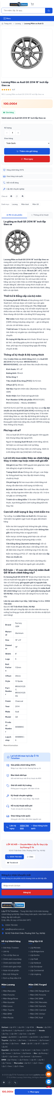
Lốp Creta (36, 1050)
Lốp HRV (31, 1034)
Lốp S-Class (19, 1066)
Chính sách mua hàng (12, 959)
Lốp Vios (12, 1040)
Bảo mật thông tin (10, 974)
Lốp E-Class (38, 1063)
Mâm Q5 (36, 204)
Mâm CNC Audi (36, 1017)
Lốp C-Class (7, 1066)
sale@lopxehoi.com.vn (14, 929)
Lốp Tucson (6, 1053)
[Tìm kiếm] (48, 10)
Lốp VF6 (21, 1027)
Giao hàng (8, 138)
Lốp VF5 (12, 1027)
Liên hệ (6, 951)
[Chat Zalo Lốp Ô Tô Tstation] (9, 1082)
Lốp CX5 (47, 1027)
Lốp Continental (37, 970)
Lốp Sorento (37, 1056)
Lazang (15, 204)
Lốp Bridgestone (37, 951)
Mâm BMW (7, 1014)
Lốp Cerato (13, 1056)
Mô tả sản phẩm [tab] (15, 215)
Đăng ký (27, 892)
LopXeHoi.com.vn (39, 1075)
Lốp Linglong (35, 974)
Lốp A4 (45, 1043)
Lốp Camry (22, 1040)
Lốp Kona (16, 1053)
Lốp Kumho (35, 955)
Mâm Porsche (9, 995)
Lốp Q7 (37, 1043)
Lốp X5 (33, 1060)
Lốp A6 (5, 1047)
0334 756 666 (24, 827)
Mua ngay (28, 159)
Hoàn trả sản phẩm (11, 970)
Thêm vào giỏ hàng (28, 151)
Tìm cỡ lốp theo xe (11, 955)
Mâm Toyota (8, 1010)
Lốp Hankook (35, 963)
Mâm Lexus (7, 1006)
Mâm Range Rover (10, 998)
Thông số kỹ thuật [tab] (41, 215)
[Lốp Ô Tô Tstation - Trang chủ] (18, 4)
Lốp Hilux (5, 1043)
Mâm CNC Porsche (38, 995)
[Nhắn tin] (22, 196)
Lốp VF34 (30, 1027)
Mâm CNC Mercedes (38, 1002)
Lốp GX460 (44, 1037)
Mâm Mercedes (9, 991)
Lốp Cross (15, 1043)
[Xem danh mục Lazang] (27, 53)
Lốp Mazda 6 (7, 1030)
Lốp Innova (32, 1040)
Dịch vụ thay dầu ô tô (12, 978)
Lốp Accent (26, 1050)
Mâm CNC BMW (36, 998)
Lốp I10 (45, 1050)
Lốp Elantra (26, 1053)
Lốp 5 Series (24, 1060)
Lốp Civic (22, 1034)
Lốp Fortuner (44, 1040)
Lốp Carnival (25, 1056)
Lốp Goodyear (36, 966)
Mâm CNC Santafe (38, 1006)
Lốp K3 (4, 1056)
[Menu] (5, 4)
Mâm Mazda (8, 1017)
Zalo (31, 857)
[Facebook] (11, 196)
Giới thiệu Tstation (11, 948)
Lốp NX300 (12, 1037)
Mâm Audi (25, 204)
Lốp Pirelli (34, 959)
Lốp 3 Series (12, 1060)
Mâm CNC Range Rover (39, 991)
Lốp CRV (13, 1034)
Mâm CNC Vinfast (37, 1014)
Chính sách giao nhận (12, 966)
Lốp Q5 (29, 1043)
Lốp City (5, 1034)
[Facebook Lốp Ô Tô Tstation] (4, 1082)
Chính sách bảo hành (12, 963)
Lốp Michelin (35, 948)
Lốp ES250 (33, 1037)
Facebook (14, 863)
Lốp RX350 (23, 1037)
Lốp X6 (40, 1060)
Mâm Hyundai (8, 1002)
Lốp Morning (42, 1053)
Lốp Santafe (14, 1050)
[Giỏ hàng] (32, 4)
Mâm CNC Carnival (38, 1010)
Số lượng (8, 128)
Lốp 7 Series (6, 1063)
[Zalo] (17, 196)
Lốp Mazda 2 (31, 1030)
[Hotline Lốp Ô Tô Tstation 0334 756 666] (15, 1082)
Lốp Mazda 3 (19, 1030)
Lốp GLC (27, 1063)
